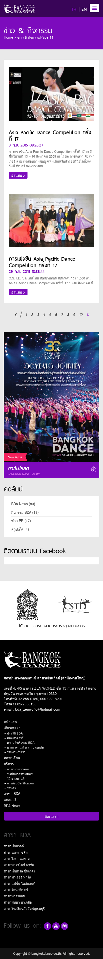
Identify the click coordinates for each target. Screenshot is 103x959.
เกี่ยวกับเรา (12, 727)
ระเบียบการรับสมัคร (19, 774)
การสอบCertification (20, 783)
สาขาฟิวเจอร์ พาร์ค (17, 877)
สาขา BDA (12, 793)
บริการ (9, 763)
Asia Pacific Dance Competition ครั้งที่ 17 (50, 134)
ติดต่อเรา (51, 816)
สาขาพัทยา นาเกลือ (18, 902)
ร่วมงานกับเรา (16, 752)
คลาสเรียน (12, 757)
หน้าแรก (10, 721)
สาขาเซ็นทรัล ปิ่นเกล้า (19, 871)
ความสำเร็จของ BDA (20, 742)
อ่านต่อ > (18, 175)
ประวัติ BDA (15, 733)
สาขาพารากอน (14, 896)
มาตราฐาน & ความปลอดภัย (25, 747)
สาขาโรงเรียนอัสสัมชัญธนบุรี (24, 908)
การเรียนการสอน (18, 769)
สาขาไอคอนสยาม (17, 858)
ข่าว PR (17, 520)
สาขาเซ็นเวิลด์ (14, 846)
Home (8, 37)
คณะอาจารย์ (15, 737)
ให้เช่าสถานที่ (15, 778)
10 (80, 314)
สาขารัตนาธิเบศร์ (16, 889)
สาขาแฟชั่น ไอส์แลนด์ (19, 883)
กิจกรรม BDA (21, 512)
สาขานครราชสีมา (17, 852)
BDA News (19, 503)
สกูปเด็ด (17, 529)
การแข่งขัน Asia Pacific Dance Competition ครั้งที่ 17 (42, 261)
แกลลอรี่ (10, 799)
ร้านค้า (11, 788)
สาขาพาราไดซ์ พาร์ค (19, 864)
